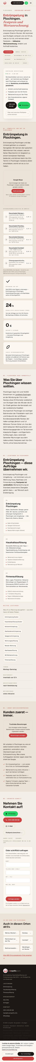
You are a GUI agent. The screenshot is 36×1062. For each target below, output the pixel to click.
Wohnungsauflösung (11, 641)
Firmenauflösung (10, 660)
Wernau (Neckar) (21, 52)
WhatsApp (25, 105)
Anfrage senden (13, 899)
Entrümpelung (7, 987)
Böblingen (17, 1033)
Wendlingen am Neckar (12, 63)
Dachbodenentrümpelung (13, 631)
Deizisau (7, 55)
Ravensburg (23, 1038)
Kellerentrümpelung (11, 626)
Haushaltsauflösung (9, 989)
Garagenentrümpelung (12, 636)
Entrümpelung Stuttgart (22, 1030)
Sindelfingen (7, 1033)
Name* (7, 861)
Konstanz (14, 1038)
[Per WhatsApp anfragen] (26, 3)
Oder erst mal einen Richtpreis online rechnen (17, 113)
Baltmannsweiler (19, 59)
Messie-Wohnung (10, 645)
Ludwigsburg (8, 1035)
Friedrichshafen (9, 1040)
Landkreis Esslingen (23, 394)
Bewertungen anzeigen (18, 735)
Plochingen (8, 52)
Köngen (25, 63)
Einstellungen (9, 1054)
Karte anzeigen (18, 191)
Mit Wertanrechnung (11, 655)
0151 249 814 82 (12, 105)
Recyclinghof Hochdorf (16, 248)
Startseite (6, 1026)
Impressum (13, 1026)
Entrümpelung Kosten (11, 617)
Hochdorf (7, 59)
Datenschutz (26, 905)
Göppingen (18, 1035)
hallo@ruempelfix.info (10, 1013)
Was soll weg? (10, 884)
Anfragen (6, 1003)
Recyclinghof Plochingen (17, 226)
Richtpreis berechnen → (14, 832)
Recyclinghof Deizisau (16, 237)
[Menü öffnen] (31, 3)
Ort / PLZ (9, 876)
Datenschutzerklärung (9, 1050)
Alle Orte (6, 1000)
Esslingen (25, 1033)
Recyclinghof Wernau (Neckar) (19, 213)
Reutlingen (27, 1035)
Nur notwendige (26, 1054)
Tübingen (6, 1038)
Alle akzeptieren (18, 1058)
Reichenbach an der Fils (22, 55)
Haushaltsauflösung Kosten (13, 622)
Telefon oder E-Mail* (13, 869)
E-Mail (10, 826)
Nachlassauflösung (11, 650)
